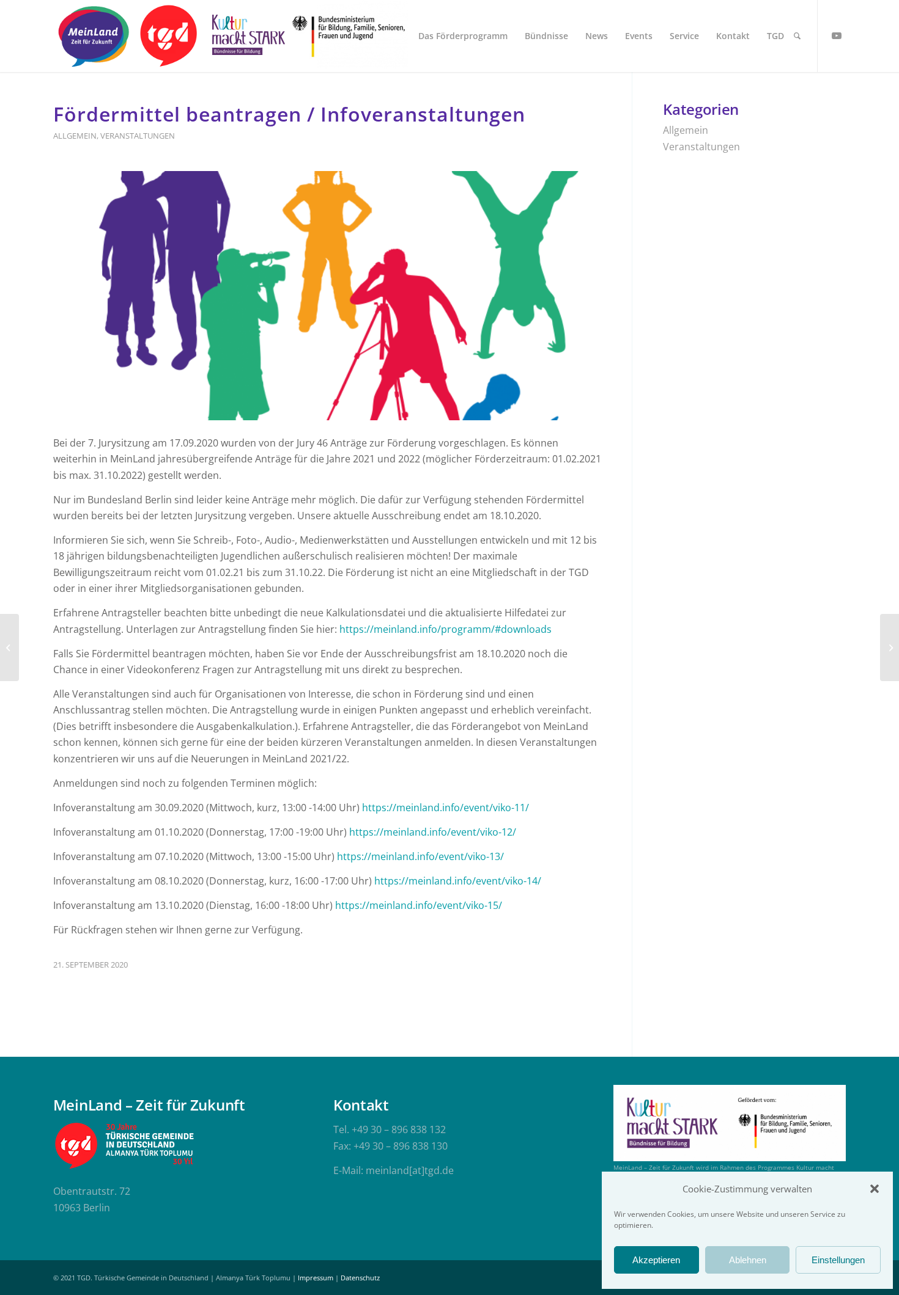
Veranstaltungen (137, 135)
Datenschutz (360, 1277)
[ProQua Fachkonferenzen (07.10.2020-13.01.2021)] (889, 647)
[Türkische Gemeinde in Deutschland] (167, 36)
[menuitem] (463, 36)
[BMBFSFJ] (349, 36)
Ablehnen (747, 1260)
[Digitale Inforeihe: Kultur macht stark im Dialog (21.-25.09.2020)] (9, 647)
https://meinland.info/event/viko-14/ (457, 881)
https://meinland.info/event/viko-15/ (418, 905)
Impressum (315, 1277)
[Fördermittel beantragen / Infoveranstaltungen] (327, 295)
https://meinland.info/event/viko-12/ (432, 832)
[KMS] (246, 36)
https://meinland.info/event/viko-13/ (420, 856)
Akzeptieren (656, 1260)
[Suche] (797, 36)
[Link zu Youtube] (836, 35)
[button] (874, 1189)
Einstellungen (838, 1260)
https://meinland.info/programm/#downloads (445, 629)
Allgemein (75, 135)
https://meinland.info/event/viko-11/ (445, 807)
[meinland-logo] (93, 36)
